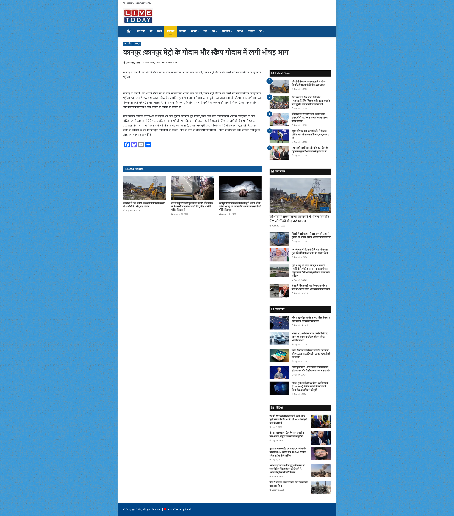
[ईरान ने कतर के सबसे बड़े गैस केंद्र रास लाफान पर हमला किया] (321, 487)
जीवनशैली (226, 31)
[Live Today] (138, 16)
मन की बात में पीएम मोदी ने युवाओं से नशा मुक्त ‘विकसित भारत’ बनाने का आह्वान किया (310, 251)
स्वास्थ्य (240, 31)
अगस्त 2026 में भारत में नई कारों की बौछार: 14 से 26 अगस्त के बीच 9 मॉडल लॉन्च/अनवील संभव (310, 337)
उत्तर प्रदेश (170, 31)
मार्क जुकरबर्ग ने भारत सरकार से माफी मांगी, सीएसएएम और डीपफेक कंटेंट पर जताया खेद (311, 369)
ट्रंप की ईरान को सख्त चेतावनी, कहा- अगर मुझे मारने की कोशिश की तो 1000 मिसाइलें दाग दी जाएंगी (288, 419)
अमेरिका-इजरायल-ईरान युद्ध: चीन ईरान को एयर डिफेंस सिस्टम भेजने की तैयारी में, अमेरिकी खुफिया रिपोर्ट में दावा (287, 469)
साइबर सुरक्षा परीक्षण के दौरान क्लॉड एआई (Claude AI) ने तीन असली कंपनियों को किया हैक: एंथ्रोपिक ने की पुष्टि (310, 386)
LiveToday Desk (133, 63)
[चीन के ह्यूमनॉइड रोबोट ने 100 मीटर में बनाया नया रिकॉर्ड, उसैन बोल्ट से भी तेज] (279, 322)
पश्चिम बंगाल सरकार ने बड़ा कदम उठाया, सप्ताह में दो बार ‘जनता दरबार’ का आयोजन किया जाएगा (310, 117)
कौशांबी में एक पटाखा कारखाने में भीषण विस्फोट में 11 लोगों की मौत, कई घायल (144, 205)
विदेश (159, 31)
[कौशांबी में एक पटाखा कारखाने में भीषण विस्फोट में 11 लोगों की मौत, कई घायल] (144, 188)
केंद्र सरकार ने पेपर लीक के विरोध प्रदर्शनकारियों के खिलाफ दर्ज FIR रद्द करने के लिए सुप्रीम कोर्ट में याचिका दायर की (311, 101)
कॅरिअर (194, 31)
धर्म (260, 31)
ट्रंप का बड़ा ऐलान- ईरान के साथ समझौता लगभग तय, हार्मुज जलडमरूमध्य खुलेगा (287, 435)
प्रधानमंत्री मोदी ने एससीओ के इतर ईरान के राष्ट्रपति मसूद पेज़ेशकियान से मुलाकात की (310, 150)
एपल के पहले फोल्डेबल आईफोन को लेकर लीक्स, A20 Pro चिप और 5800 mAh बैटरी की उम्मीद (311, 354)
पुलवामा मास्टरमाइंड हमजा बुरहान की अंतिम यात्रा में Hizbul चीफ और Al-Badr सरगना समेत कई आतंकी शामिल (288, 452)
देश (151, 31)
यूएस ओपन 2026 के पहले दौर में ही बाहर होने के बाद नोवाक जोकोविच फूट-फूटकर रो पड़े (310, 134)
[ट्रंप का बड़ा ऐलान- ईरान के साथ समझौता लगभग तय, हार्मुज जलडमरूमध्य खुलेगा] (321, 438)
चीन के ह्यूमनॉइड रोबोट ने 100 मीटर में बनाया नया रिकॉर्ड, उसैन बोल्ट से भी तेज (311, 319)
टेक (213, 31)
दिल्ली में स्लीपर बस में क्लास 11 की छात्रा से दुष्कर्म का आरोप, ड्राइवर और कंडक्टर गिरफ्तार (311, 236)
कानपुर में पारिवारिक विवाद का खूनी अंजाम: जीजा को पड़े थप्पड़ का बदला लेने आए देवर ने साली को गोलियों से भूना (240, 206)
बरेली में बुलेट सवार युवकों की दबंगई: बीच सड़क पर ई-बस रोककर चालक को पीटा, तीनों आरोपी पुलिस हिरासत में (192, 206)
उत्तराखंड (182, 31)
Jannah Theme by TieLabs (179, 509)
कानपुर (137, 44)
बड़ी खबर (141, 31)
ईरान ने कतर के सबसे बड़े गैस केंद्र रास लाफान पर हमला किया (289, 484)
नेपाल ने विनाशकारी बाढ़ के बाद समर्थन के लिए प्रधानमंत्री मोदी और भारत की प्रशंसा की (311, 287)
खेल (205, 31)
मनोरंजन (251, 31)
